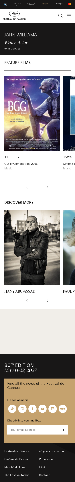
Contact (44, 475)
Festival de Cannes (16, 451)
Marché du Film (14, 467)
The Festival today (16, 475)
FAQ (42, 467)
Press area (46, 459)
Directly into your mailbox (24, 420)
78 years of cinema (51, 451)
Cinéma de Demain (16, 459)
